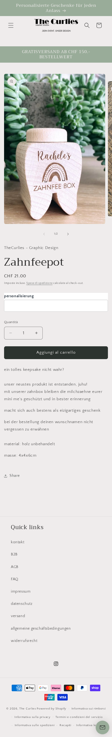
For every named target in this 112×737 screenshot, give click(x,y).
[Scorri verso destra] (68, 234)
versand (18, 616)
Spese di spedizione (39, 283)
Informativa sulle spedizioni (35, 725)
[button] (11, 25)
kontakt (17, 542)
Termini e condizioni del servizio (78, 717)
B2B (14, 554)
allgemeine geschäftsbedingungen (41, 628)
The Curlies (27, 708)
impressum (20, 591)
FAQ (14, 579)
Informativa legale (89, 725)
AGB (14, 567)
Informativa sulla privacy (32, 717)
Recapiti (65, 725)
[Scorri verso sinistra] (44, 234)
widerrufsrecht (24, 641)
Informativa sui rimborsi (88, 708)
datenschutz (22, 604)
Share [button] (15, 476)
